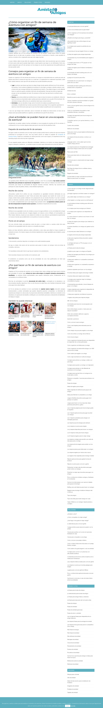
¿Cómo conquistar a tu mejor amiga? (77, 517)
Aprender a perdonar (73, 319)
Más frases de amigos (73, 629)
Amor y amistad (71, 94)
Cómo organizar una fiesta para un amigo (78, 345)
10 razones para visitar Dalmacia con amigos (79, 231)
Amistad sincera (71, 90)
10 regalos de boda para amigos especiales (79, 234)
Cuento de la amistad (73, 125)
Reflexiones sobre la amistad (75, 661)
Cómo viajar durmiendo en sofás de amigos (79, 357)
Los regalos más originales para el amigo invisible (80, 455)
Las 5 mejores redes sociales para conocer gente (80, 561)
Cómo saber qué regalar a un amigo (77, 353)
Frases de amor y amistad (74, 613)
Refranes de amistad (72, 664)
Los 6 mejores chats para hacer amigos (77, 432)
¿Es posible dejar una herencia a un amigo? (79, 197)
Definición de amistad (73, 128)
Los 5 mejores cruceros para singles (76, 426)
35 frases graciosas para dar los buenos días (26, 334)
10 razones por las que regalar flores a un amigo (80, 51)
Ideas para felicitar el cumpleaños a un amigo (14, 334)
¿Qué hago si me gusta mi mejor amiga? (78, 520)
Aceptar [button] (67, 705)
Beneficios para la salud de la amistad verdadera (80, 97)
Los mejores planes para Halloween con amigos (80, 449)
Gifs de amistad (71, 677)
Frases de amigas (72, 383)
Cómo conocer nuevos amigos (75, 322)
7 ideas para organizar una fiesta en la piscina (50, 334)
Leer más (73, 706)
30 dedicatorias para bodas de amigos (77, 593)
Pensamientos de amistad (74, 646)
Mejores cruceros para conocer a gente (78, 464)
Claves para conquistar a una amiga (77, 537)
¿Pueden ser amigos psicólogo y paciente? (78, 38)
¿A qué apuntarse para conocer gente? (77, 26)
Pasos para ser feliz (72, 152)
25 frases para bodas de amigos (76, 590)
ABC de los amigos (72, 300)
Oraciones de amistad (73, 642)
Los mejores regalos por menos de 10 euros (79, 452)
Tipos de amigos (71, 495)
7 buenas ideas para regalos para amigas (25, 316)
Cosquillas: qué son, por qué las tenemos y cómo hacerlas (38, 335)
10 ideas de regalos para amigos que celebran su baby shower (14, 317)
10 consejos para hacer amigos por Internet (79, 208)
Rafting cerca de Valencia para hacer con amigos (80, 487)
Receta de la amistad (73, 165)
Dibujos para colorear (73, 674)
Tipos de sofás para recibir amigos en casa (78, 498)
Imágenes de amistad (73, 686)
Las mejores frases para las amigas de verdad (79, 621)
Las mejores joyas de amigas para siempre (78, 423)
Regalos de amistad (72, 173)
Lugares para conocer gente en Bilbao (77, 570)
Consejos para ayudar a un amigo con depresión (80, 365)
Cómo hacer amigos (72, 337)
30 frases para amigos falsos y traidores (78, 596)
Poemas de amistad (72, 649)
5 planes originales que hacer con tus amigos (79, 269)
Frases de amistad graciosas (74, 610)
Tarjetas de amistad (72, 692)
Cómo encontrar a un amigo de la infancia (78, 333)
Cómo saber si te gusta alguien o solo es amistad (80, 548)
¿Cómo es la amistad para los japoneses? (78, 29)
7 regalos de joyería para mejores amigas (78, 297)
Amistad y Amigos (51, 11)
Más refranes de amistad (73, 636)
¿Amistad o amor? (72, 514)
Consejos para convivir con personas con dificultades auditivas (50, 317)
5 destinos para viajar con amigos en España (79, 251)
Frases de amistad (72, 606)
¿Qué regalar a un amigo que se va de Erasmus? (80, 200)
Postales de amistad (72, 689)
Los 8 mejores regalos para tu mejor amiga (78, 436)
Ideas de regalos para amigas (37, 316)
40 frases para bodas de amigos (76, 248)
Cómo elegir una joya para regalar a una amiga (80, 330)
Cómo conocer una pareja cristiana (76, 540)
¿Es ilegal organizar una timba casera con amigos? (80, 193)
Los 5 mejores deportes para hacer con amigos (80, 429)
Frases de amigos (72, 603)
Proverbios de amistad (73, 652)
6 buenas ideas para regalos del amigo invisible (80, 272)
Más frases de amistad (73, 633)
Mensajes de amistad (72, 639)
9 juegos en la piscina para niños (76, 77)
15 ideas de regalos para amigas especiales (79, 54)
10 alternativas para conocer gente (76, 523)
